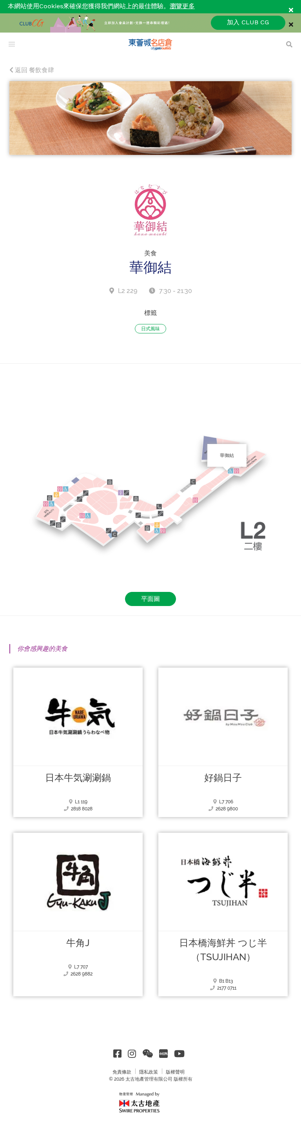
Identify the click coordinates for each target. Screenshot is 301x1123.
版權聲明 (175, 1072)
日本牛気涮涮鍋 (78, 777)
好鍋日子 (223, 777)
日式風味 (150, 328)
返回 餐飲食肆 (33, 70)
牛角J (78, 942)
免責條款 (121, 1072)
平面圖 (150, 598)
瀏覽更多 (182, 6)
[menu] (12, 44)
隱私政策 (148, 1072)
